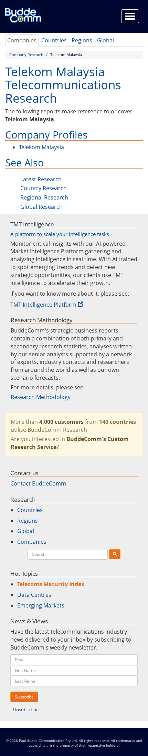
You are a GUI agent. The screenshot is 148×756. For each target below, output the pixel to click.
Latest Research (41, 179)
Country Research (43, 188)
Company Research (26, 54)
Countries (54, 40)
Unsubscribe (26, 709)
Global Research (41, 207)
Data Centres (34, 595)
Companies (21, 40)
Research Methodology (41, 397)
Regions (82, 40)
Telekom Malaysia (41, 147)
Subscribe (24, 697)
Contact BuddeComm (38, 483)
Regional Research (44, 197)
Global (105, 40)
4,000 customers (61, 422)
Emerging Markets (40, 605)
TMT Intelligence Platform (43, 304)
